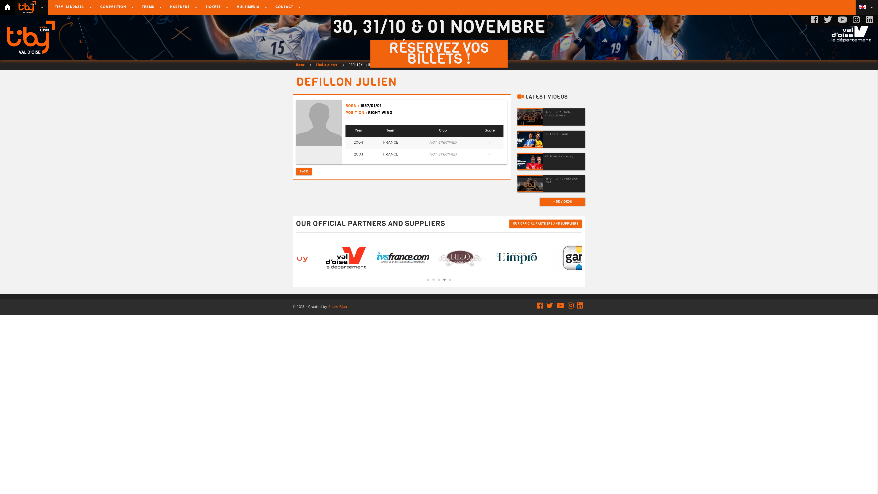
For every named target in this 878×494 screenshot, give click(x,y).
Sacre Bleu (337, 307)
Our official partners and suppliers (545, 223)
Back (304, 171)
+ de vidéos (562, 201)
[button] (428, 279)
